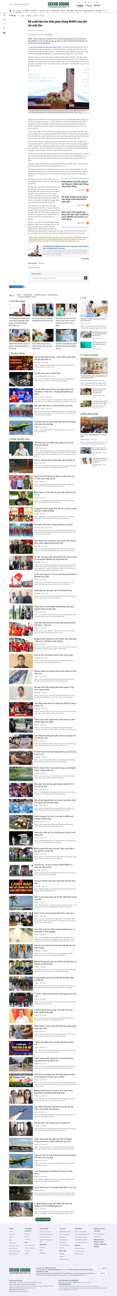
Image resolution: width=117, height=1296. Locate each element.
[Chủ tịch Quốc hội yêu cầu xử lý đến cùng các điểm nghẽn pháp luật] (21, 1016)
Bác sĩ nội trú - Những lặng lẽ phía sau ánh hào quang (93, 435)
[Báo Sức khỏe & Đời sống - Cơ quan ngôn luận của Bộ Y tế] (58, 4)
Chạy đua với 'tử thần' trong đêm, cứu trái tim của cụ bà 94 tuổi (93, 319)
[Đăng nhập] (97, 2)
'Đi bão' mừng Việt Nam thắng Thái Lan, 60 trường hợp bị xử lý (55, 753)
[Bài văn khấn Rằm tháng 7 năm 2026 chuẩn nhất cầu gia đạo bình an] (21, 363)
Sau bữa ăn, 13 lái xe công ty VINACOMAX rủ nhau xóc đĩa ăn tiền (53, 866)
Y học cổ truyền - (97, 395)
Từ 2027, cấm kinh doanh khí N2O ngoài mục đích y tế (55, 995)
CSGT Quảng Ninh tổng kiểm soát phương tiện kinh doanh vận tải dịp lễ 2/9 (53, 1059)
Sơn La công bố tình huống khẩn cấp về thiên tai (54, 460)
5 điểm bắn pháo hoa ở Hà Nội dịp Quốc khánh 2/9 (54, 1043)
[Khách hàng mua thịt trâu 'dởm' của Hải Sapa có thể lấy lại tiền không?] (21, 967)
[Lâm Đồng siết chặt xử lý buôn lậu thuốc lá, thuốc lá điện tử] (21, 709)
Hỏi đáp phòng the (80, 1248)
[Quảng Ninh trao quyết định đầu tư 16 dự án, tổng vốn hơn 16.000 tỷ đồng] (21, 514)
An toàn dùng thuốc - (41, 376)
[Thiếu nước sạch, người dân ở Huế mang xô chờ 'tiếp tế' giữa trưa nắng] (21, 725)
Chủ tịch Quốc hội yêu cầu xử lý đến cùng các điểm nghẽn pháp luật (53, 1011)
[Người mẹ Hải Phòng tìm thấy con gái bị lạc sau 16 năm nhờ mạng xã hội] (21, 482)
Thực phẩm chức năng (81, 1242)
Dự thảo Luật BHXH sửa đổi (27, 297)
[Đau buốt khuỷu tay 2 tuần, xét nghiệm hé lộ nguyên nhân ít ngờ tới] (85, 334)
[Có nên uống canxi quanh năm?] (21, 379)
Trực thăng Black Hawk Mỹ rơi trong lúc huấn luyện (53, 1172)
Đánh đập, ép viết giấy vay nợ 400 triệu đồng (53, 590)
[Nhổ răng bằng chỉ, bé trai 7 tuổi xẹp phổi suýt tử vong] (85, 345)
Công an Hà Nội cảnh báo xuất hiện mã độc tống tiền (54, 882)
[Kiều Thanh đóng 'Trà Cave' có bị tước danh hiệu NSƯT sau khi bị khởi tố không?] (21, 1096)
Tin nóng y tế (12, 1243)
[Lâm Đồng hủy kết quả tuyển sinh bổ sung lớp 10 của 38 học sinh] (21, 741)
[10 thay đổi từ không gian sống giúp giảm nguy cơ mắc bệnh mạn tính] (94, 366)
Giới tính (63, 11)
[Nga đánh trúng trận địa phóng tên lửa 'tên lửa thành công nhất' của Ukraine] (21, 1113)
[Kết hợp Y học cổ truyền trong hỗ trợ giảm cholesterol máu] (85, 391)
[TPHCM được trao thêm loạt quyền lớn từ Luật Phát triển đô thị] (21, 448)
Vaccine (27, 1253)
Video (41, 1250)
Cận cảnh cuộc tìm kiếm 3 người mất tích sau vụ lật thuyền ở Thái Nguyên (54, 930)
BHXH (19, 295)
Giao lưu (27, 1236)
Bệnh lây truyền (79, 1253)
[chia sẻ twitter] (4, 20)
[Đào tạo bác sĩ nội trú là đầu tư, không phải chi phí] (85, 450)
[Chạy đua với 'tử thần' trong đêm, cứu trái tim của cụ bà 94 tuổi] (94, 309)
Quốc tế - (37, 427)
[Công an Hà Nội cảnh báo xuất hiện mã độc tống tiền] (21, 887)
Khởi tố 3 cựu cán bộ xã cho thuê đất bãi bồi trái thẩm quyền (54, 946)
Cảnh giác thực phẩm (80, 1239)
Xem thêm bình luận (33, 267)
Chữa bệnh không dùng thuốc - (89, 380)
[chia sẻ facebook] (4, 15)
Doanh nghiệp (97, 1236)
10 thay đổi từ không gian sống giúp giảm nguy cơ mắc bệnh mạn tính (93, 376)
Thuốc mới (27, 1250)
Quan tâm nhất (32, 263)
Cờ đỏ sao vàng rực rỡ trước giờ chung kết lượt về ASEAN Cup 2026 (55, 575)
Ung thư (62, 1248)
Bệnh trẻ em (63, 1242)
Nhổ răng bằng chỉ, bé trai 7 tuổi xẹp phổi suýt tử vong (99, 344)
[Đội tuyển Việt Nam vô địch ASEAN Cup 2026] (21, 411)
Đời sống (96, 1246)
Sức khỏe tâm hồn (64, 1245)
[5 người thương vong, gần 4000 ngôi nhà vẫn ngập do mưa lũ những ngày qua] (21, 1209)
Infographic (43, 1253)
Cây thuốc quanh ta (45, 1237)
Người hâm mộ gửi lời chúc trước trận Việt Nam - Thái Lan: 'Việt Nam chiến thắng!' (55, 640)
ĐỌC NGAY (80, 190)
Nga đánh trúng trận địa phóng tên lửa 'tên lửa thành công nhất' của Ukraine (53, 1108)
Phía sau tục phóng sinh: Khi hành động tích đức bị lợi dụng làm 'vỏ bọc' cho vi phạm (55, 1075)
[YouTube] (85, 2)
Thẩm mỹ (62, 1256)
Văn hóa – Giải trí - (40, 397)
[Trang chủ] (10, 11)
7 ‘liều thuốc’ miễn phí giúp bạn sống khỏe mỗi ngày (100, 402)
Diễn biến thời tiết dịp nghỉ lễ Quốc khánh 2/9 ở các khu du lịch (54, 785)
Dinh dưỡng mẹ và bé (80, 1231)
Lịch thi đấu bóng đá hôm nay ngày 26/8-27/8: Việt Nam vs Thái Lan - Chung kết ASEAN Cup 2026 (54, 391)
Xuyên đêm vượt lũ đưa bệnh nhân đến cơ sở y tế (55, 1187)
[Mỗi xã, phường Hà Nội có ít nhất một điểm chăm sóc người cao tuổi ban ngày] (21, 806)
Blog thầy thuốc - (85, 439)
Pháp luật (28, 16)
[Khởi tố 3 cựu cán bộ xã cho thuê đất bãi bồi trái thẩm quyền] (21, 951)
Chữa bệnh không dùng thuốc (46, 1240)
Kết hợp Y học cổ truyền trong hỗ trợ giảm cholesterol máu (99, 390)
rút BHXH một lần (43, 54)
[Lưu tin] (4, 28)
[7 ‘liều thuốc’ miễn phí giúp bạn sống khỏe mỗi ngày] (85, 403)
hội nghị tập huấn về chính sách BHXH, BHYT (46, 47)
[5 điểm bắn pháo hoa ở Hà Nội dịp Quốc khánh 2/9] (21, 1048)
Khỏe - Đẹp (78, 11)
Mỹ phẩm (62, 1253)
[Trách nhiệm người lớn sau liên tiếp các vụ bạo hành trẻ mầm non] (85, 461)
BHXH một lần (27, 295)
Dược (47, 11)
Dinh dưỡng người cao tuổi (82, 1234)
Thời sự (18, 11)
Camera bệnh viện (14, 1253)
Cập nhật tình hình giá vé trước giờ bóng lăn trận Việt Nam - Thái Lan (54, 624)
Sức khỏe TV (34, 11)
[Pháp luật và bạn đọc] (88, 6)
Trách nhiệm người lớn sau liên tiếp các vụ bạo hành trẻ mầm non (99, 460)
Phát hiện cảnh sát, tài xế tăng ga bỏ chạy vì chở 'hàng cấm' (54, 833)
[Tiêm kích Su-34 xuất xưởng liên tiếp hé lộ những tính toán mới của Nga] (21, 428)
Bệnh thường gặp (64, 1234)
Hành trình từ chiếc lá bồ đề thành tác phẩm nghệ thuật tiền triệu (55, 1027)
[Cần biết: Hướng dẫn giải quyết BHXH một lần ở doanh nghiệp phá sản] (66, 335)
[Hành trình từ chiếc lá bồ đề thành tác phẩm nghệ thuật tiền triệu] (21, 1032)
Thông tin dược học (30, 1248)
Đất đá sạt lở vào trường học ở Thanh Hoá (52, 1123)
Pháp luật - (37, 546)
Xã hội (22, 16)
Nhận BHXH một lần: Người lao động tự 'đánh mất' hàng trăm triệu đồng (75, 184)
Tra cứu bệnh (25, 11)
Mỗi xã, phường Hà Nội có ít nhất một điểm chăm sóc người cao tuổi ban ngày (55, 801)
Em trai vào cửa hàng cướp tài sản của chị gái (53, 655)
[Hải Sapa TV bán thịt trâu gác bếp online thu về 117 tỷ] (21, 498)
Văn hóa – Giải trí (99, 1242)
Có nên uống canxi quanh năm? (47, 373)
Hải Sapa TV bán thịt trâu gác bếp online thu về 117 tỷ (55, 493)
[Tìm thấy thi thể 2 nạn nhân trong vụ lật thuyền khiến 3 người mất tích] (21, 774)
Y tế (14, 11)
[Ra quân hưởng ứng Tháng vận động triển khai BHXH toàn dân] (42, 310)
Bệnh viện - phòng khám (46, 1234)
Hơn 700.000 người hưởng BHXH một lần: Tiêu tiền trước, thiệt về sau (42, 346)
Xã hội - (36, 448)
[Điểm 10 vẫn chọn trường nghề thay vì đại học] (21, 919)
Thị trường (98, 11)
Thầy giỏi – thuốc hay (45, 1231)
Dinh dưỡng (70, 11)
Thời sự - (37, 497)
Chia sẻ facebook (16, 286)
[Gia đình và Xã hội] (79, 6)
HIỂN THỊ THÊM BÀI (43, 1219)
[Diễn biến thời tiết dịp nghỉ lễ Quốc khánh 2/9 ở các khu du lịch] (21, 790)
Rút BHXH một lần (40, 295)
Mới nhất (41, 263)
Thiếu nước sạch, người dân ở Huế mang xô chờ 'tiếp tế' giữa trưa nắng (54, 720)
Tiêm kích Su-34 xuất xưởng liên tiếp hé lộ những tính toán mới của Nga (55, 423)
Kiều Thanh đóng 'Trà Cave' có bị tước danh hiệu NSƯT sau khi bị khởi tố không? (53, 1091)
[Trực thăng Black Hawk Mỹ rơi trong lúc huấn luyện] (21, 1177)
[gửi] (85, 278)
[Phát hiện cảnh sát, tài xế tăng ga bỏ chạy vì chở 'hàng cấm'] (21, 838)
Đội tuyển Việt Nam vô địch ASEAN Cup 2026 (53, 406)
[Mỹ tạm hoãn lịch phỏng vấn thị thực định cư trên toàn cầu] (21, 677)
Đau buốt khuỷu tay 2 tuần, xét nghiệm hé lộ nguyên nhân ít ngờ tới (99, 333)
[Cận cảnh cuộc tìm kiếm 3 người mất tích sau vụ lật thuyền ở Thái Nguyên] (21, 935)
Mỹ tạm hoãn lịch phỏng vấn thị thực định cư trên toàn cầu (55, 672)
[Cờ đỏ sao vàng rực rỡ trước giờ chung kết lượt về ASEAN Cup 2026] (21, 580)
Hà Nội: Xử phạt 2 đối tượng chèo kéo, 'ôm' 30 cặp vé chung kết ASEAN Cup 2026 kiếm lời (55, 558)
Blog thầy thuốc (90, 414)
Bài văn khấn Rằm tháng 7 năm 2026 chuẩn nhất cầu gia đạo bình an (54, 358)
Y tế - (81, 323)
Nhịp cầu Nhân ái (98, 1239)
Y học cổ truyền (54, 11)
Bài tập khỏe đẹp (64, 1259)
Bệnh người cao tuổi (65, 1231)
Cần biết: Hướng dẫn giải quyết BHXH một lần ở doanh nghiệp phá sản (66, 346)
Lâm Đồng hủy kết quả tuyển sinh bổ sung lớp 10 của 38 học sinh (55, 737)
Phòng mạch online (88, 11)
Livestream (28, 1239)
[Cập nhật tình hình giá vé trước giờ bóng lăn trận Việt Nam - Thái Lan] (21, 629)
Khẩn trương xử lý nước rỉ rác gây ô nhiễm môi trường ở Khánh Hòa (53, 817)
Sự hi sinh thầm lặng (14, 1251)
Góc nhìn (41, 16)
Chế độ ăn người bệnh (81, 1237)
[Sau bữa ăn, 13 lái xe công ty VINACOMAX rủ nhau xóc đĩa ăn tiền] (21, 871)
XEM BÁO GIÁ (75, 1280)
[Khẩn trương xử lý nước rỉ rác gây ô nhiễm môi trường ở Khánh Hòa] (21, 822)
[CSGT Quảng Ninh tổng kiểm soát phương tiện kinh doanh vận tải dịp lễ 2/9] (21, 1064)
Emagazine (43, 1247)
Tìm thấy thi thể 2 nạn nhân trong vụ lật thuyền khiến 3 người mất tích (55, 769)
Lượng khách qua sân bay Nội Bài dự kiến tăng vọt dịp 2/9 (54, 979)
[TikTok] (79, 2)
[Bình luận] (4, 33)
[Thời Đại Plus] (97, 6)
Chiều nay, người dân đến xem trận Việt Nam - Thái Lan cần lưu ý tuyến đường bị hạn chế (53, 1140)
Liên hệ (102, 1273)
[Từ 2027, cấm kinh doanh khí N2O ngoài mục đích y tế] (21, 1000)
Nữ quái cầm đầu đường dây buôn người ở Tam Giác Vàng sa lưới (54, 688)
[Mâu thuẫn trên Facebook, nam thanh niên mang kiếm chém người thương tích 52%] (21, 547)
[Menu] (104, 10)
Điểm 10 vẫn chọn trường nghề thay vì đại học (53, 913)
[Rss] (105, 1269)
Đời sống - (37, 362)
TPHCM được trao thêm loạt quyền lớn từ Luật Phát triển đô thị (53, 444)
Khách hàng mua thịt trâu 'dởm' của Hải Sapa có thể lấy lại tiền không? (55, 962)
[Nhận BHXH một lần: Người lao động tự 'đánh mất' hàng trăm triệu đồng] (19, 335)
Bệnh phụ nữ (63, 1237)
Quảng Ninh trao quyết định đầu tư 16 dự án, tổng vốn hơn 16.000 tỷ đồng (55, 509)
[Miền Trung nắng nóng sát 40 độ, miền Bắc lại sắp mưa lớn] (21, 903)
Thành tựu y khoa (13, 1245)
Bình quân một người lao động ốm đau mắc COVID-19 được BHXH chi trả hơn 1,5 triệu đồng (75, 215)
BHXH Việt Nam (53, 295)
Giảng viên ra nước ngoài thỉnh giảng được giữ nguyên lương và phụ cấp (54, 607)
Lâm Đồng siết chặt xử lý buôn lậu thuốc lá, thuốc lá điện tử (55, 704)
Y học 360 (42, 11)
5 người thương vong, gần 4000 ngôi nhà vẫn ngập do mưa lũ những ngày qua (53, 1204)
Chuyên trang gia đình (100, 1244)
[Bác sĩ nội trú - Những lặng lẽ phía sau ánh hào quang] (94, 425)
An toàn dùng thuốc (30, 1245)
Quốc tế (35, 16)
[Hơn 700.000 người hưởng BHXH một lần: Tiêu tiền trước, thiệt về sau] (42, 335)
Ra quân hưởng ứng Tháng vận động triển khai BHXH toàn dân (75, 199)
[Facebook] (82, 2)
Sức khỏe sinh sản (80, 1251)
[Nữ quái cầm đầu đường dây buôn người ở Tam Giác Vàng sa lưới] (21, 693)
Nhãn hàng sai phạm (99, 1234)
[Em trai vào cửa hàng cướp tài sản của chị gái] (21, 661)
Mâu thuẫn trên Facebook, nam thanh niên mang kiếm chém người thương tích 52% (54, 542)
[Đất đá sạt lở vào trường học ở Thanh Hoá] (21, 1129)
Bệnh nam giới (63, 1239)
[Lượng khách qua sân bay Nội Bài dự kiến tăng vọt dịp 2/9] (21, 983)
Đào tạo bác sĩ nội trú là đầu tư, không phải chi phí (99, 449)
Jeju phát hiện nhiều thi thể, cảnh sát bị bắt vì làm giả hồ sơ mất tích (54, 849)
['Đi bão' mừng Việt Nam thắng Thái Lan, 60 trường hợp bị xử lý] (21, 758)
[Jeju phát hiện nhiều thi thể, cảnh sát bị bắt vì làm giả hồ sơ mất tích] (21, 854)
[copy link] (4, 23)
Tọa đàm (27, 1234)
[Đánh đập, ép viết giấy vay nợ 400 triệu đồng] (21, 596)
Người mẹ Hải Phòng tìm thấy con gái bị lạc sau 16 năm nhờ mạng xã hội (54, 477)
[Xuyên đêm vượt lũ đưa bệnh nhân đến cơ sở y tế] (21, 1193)
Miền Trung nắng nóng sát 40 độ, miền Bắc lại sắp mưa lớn (55, 898)
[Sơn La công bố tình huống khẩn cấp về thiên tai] (21, 466)
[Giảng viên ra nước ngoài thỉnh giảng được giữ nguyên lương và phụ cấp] (21, 612)
